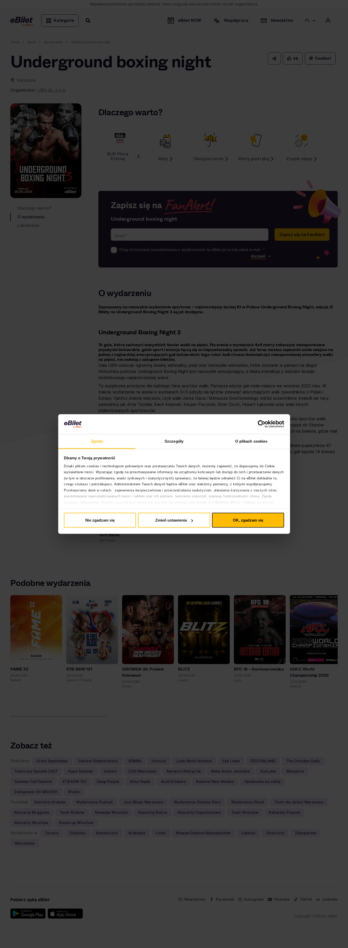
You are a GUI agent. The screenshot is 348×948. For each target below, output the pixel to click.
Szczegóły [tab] (174, 441)
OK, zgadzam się (248, 520)
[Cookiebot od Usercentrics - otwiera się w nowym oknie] (261, 424)
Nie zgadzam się (100, 520)
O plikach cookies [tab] (251, 441)
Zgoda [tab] (97, 441)
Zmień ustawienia (171, 520)
